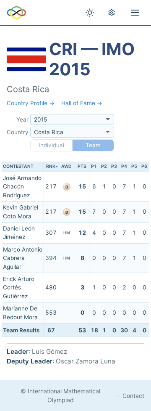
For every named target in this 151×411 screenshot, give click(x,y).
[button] (51, 167)
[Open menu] (135, 12)
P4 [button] (124, 166)
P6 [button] (144, 166)
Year (22, 119)
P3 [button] (114, 166)
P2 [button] (104, 166)
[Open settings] (111, 12)
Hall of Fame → (81, 103)
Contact (133, 395)
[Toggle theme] (89, 12)
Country (18, 132)
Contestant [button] (18, 166)
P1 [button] (94, 166)
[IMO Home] (16, 12)
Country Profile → (31, 103)
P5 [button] (134, 166)
